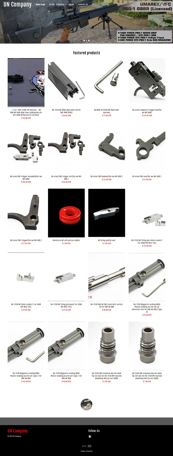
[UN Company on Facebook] (90, 437)
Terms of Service (87, 451)
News (72, 4)
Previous (5, 22)
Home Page (40, 4)
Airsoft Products (56, 4)
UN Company (18, 4)
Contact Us (83, 4)
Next (168, 22)
